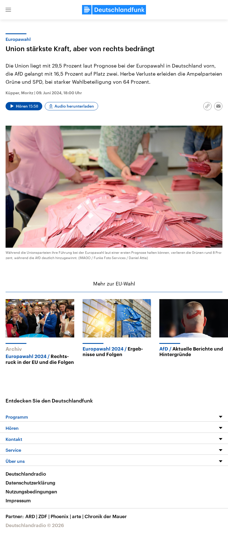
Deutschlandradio (26, 473)
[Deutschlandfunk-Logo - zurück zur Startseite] (114, 9)
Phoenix (61, 516)
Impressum (18, 500)
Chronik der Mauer (106, 516)
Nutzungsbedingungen (31, 491)
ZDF (43, 516)
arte (77, 516)
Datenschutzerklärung (30, 482)
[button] (8, 10)
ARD (31, 516)
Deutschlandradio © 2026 (35, 525)
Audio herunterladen (74, 106)
